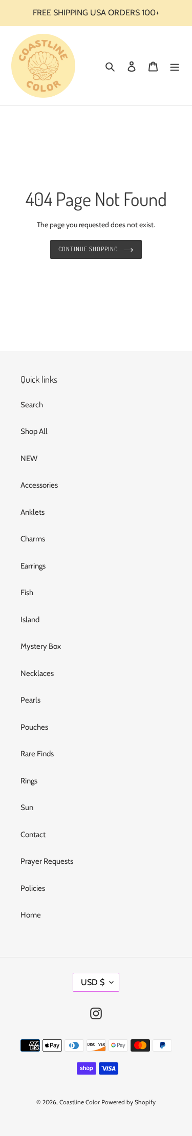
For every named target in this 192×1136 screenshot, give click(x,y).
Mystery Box (40, 646)
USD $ (92, 982)
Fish (26, 592)
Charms (32, 538)
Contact (33, 834)
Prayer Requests (46, 861)
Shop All (34, 431)
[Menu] (174, 66)
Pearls (30, 700)
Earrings (33, 566)
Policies (32, 888)
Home (30, 915)
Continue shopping (88, 249)
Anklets (32, 512)
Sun (26, 807)
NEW (28, 458)
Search (31, 404)
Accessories (39, 485)
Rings (28, 780)
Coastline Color (79, 1102)
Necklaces (37, 673)
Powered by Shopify (128, 1102)
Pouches (34, 727)
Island (29, 619)
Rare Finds (37, 753)
